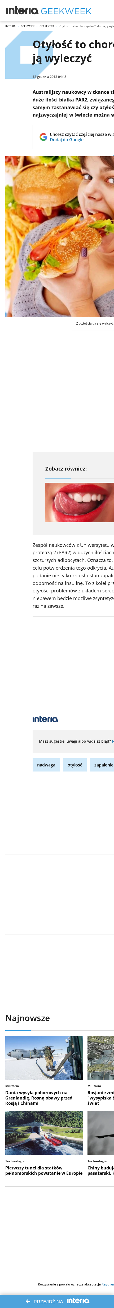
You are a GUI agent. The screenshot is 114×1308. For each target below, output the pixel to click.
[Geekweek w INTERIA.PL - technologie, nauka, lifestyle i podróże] (66, 10)
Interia (10, 26)
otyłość (75, 765)
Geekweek (27, 26)
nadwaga (46, 765)
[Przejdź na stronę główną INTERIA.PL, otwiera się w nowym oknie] (22, 10)
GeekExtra (47, 26)
